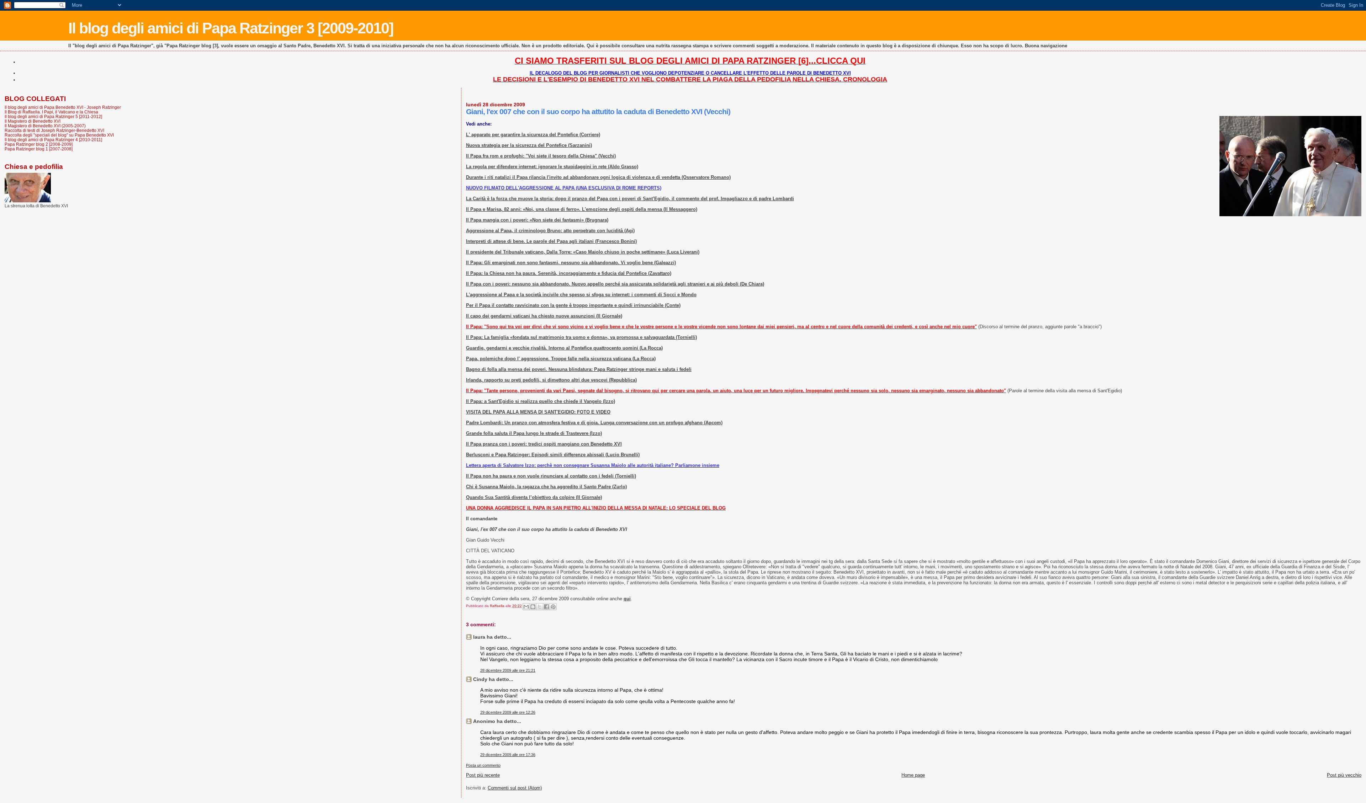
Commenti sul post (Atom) (515, 788)
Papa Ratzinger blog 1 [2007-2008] (39, 149)
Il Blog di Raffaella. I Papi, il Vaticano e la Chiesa (51, 112)
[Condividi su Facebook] (546, 606)
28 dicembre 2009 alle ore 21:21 (507, 670)
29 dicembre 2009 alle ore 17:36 (507, 755)
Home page (913, 775)
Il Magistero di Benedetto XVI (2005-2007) (45, 125)
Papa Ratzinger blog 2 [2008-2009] (39, 144)
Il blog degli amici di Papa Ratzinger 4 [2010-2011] (53, 139)
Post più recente (483, 775)
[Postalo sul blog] (532, 606)
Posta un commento (483, 765)
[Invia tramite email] (526, 606)
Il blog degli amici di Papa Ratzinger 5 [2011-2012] (53, 116)
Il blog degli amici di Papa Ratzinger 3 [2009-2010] (230, 28)
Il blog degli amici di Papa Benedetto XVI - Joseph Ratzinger (63, 107)
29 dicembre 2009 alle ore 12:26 (507, 712)
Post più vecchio (1344, 775)
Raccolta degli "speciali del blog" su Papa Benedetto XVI (59, 135)
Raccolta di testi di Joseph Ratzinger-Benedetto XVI (54, 130)
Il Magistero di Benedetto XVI (32, 121)
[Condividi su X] (539, 606)
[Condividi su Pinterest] (553, 606)
